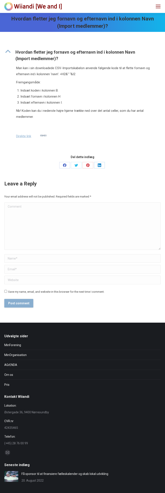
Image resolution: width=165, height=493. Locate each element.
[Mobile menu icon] (158, 6)
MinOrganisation (15, 355)
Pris (6, 384)
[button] (82, 55)
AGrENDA (10, 365)
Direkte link (23, 136)
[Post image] (11, 476)
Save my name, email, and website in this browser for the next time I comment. (56, 291)
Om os (8, 374)
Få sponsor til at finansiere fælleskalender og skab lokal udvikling (64, 474)
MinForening (12, 345)
